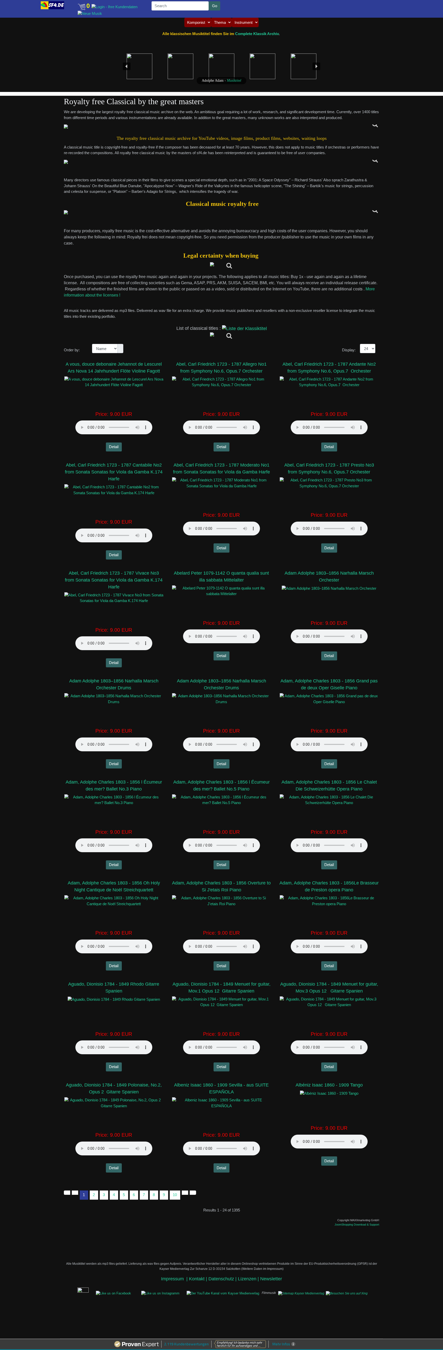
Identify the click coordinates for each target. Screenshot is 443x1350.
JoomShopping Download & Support (357, 1224)
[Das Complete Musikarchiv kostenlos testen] (75, 1293)
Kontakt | (198, 1278)
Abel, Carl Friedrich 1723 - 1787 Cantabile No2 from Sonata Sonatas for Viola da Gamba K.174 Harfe (114, 471)
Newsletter (271, 1278)
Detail (113, 447)
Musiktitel (234, 80)
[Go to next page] (185, 1192)
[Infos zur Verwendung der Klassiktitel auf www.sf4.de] (221, 212)
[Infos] (221, 266)
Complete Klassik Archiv (257, 33)
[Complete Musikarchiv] (52, 5)
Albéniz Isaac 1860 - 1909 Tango (329, 1085)
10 (175, 1195)
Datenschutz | (223, 1278)
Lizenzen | (249, 1278)
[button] (30, 4)
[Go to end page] (193, 1192)
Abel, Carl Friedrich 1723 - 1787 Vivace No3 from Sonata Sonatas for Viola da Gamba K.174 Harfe (114, 580)
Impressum (173, 1278)
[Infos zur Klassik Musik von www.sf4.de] (221, 126)
